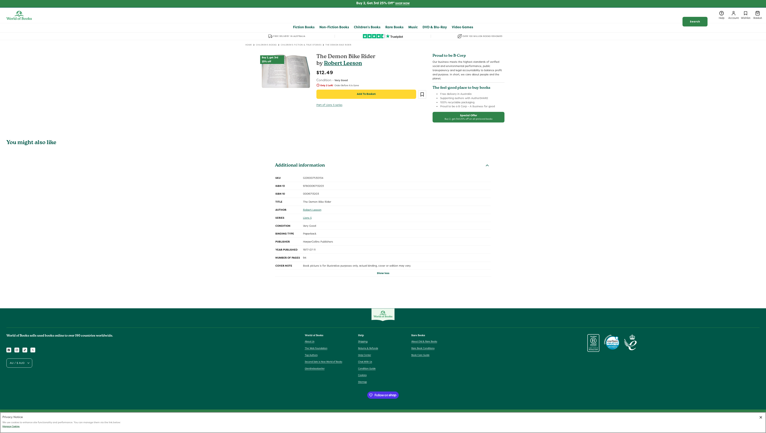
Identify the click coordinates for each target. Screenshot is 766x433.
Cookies (362, 375)
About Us (309, 341)
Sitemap (362, 382)
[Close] (761, 417)
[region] (383, 422)
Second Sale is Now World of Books (323, 361)
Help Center (364, 355)
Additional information (300, 165)
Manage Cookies (11, 426)
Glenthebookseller (315, 368)
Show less (383, 273)
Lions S (307, 217)
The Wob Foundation (316, 348)
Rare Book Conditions (423, 348)
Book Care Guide (420, 355)
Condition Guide (367, 368)
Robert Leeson (343, 64)
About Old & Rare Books (424, 341)
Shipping (362, 341)
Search (695, 21)
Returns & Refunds (368, 348)
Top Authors (311, 355)
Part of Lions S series (329, 104)
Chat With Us (365, 361)
